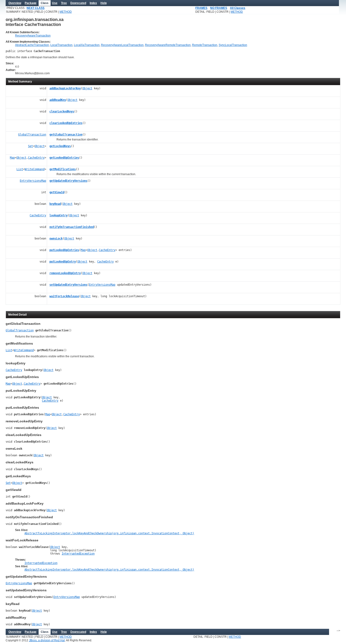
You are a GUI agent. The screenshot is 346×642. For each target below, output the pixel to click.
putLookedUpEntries (64, 250)
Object (87, 88)
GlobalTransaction (32, 134)
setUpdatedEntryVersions (68, 284)
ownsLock (56, 238)
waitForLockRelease (64, 296)
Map (12, 157)
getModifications (62, 169)
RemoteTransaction (204, 45)
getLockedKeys (60, 146)
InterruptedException (78, 553)
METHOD (66, 11)
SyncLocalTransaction (233, 45)
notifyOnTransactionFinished (71, 227)
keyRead (55, 204)
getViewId (56, 192)
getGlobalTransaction (65, 134)
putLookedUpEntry (62, 261)
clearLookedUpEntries (65, 123)
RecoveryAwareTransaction (33, 35)
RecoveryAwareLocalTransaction (122, 45)
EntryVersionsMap (33, 180)
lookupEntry (58, 215)
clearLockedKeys (61, 111)
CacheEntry (36, 157)
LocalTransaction (61, 45)
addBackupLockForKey (65, 88)
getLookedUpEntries (64, 157)
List (19, 169)
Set (30, 146)
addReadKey (57, 100)
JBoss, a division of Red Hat (47, 640)
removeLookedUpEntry (65, 273)
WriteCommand (34, 169)
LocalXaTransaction (87, 45)
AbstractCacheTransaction (32, 45)
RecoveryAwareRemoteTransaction (168, 45)
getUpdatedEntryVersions (68, 180)
